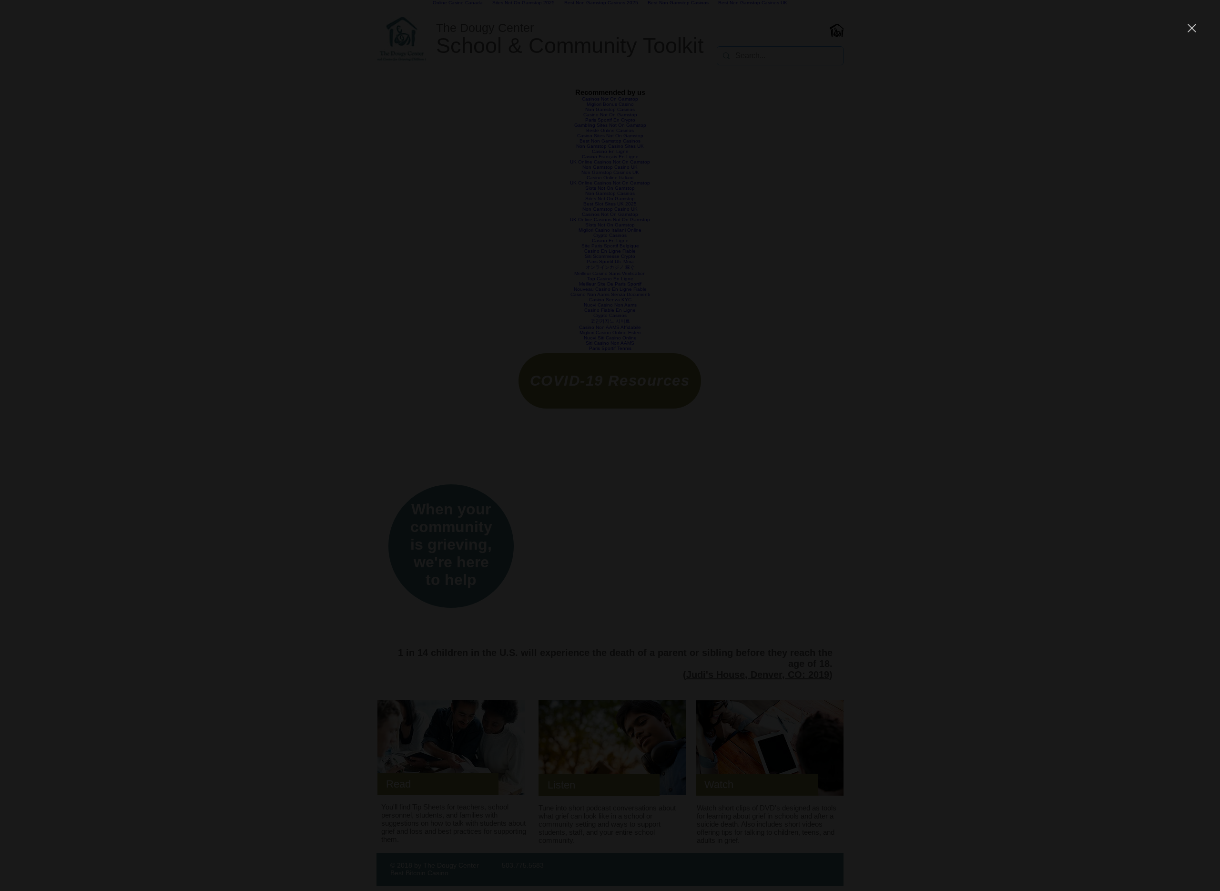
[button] (1192, 28)
